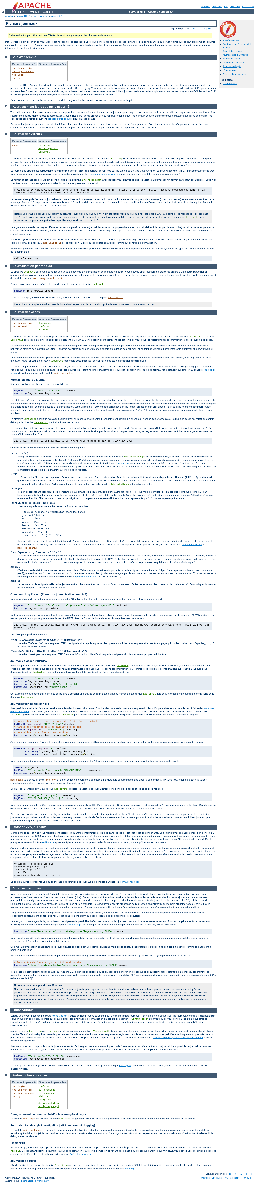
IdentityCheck (120, 484)
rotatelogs (74, 924)
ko (209, 28)
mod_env (51, 779)
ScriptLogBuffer (48, 1103)
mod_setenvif (20, 326)
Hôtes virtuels (229, 70)
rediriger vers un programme (105, 174)
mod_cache (16, 779)
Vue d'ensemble (231, 40)
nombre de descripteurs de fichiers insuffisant (178, 1037)
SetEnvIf (44, 329)
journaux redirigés (129, 881)
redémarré (48, 842)
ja (203, 28)
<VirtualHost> (139, 1019)
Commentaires (230, 83)
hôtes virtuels (59, 1015)
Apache (9, 16)
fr (198, 28)
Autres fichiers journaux (234, 74)
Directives (217, 6)
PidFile (43, 1096)
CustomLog (44, 323)
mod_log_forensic (23, 71)
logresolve (122, 463)
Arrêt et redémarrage (81, 1154)
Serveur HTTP (23, 16)
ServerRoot (41, 422)
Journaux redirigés (232, 66)
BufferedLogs (46, 1089)
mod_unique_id (52, 243)
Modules (205, 6)
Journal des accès (232, 58)
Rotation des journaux (234, 62)
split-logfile (125, 1065)
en (193, 28)
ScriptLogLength (48, 1106)
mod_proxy (39, 278)
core (15, 145)
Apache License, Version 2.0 (34, 1181)
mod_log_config (22, 68)
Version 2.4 (56, 16)
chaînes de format (192, 544)
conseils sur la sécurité (60, 118)
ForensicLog (46, 1093)
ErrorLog (44, 145)
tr (214, 28)
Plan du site (248, 6)
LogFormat (44, 326)
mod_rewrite (57, 278)
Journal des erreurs (232, 51)
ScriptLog (44, 1099)
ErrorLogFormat (48, 148)
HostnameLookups (134, 456)
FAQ (226, 6)
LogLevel (44, 151)
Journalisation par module (235, 54)
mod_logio (18, 74)
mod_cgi (17, 78)
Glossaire (235, 6)
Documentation (40, 16)
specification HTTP (85, 576)
